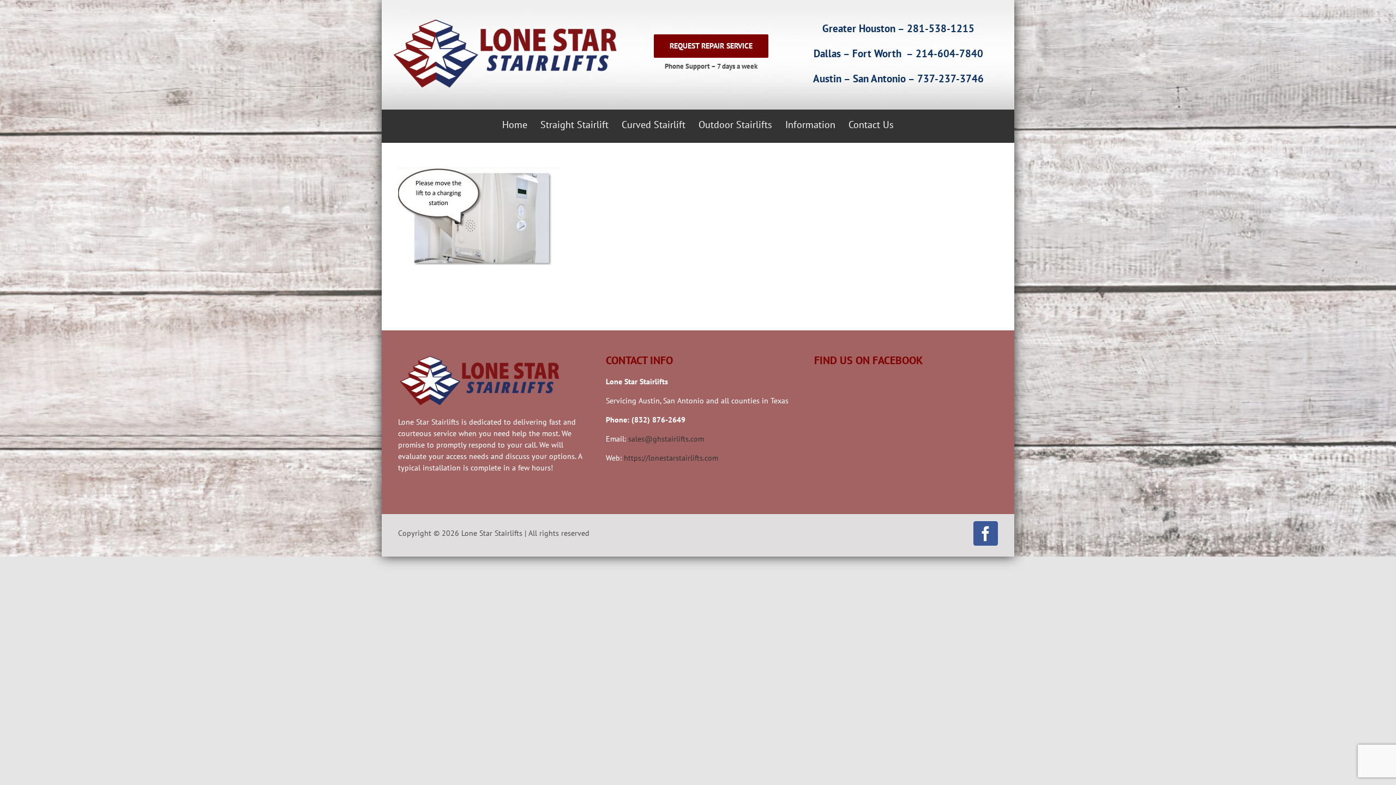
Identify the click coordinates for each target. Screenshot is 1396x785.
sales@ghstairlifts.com (666, 439)
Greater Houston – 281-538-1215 (898, 28)
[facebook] (985, 533)
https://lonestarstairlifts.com (671, 458)
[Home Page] (503, 53)
